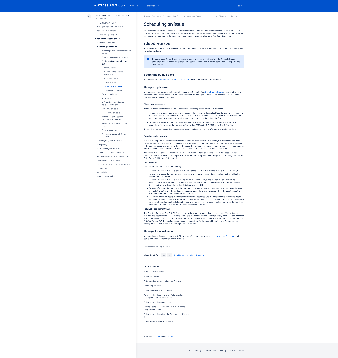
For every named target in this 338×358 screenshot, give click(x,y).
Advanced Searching (225, 236)
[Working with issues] (214, 16)
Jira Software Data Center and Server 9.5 (113, 15)
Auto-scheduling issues (154, 272)
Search (232, 6)
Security (222, 350)
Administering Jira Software (108, 160)
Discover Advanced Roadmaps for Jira (112, 156)
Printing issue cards (110, 130)
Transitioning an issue (111, 113)
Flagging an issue (109, 94)
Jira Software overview (106, 23)
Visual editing (110, 82)
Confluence (157, 336)
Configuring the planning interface (158, 321)
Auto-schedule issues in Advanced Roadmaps (163, 281)
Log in (239, 6)
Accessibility (101, 168)
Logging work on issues (112, 90)
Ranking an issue (109, 98)
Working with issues (108, 46)
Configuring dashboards (109, 148)
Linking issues (110, 68)
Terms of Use (210, 350)
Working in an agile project (108, 39)
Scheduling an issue (113, 86)
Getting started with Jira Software (110, 27)
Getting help (101, 172)
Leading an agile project (106, 35)
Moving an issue (111, 78)
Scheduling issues (151, 276)
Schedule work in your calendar (157, 302)
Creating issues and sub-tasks (115, 57)
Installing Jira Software (106, 31)
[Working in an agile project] (209, 16)
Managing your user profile (110, 140)
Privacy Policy (195, 350)
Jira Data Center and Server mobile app (113, 164)
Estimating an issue (110, 109)
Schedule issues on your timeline (158, 290)
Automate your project (106, 176)
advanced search (181, 79)
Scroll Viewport (170, 336)
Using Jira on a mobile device (111, 152)
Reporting (103, 144)
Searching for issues (107, 43)
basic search (165, 79)
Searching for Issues (214, 92)
